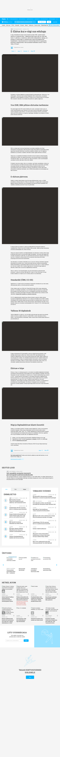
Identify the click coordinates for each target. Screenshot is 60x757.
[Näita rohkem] (57, 19)
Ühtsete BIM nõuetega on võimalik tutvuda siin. (26, 294)
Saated (34, 514)
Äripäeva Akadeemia (11, 568)
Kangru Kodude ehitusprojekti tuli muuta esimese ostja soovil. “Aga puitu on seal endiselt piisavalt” (17, 515)
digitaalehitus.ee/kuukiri (21, 440)
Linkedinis (34, 439)
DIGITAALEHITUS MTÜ (17, 29)
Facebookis (28, 439)
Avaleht (3, 25)
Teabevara (31, 25)
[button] (14, 640)
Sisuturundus (37, 25)
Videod (26, 25)
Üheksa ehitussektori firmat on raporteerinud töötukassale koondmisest (22, 598)
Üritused (22, 25)
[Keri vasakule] (3, 565)
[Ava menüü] (7, 19)
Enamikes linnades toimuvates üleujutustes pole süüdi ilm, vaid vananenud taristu (17, 501)
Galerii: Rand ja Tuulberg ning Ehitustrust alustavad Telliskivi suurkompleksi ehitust (17, 530)
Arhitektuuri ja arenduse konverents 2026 (35, 570)
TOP (10, 506)
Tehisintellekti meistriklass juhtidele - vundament (11, 571)
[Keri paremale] (56, 565)
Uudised (11, 512)
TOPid (12, 25)
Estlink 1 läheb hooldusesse (39, 528)
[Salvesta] (26, 498)
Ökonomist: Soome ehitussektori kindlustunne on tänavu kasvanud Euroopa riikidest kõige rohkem (41, 535)
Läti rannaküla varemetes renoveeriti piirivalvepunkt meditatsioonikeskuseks (20, 474)
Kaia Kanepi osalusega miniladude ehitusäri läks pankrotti (51, 598)
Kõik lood (8, 25)
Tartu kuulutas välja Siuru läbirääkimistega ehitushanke (21, 620)
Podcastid (17, 25)
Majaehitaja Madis (45, 25)
